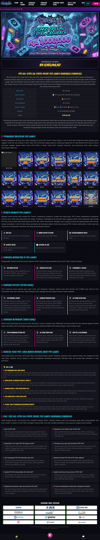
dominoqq (62, 120)
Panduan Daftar (32, 4)
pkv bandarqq (28, 84)
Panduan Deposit (44, 4)
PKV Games (22, 4)
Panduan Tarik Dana (58, 4)
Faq (83, 3)
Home (16, 3)
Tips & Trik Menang (72, 4)
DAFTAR (96, 3)
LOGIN (87, 3)
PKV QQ (9, 77)
